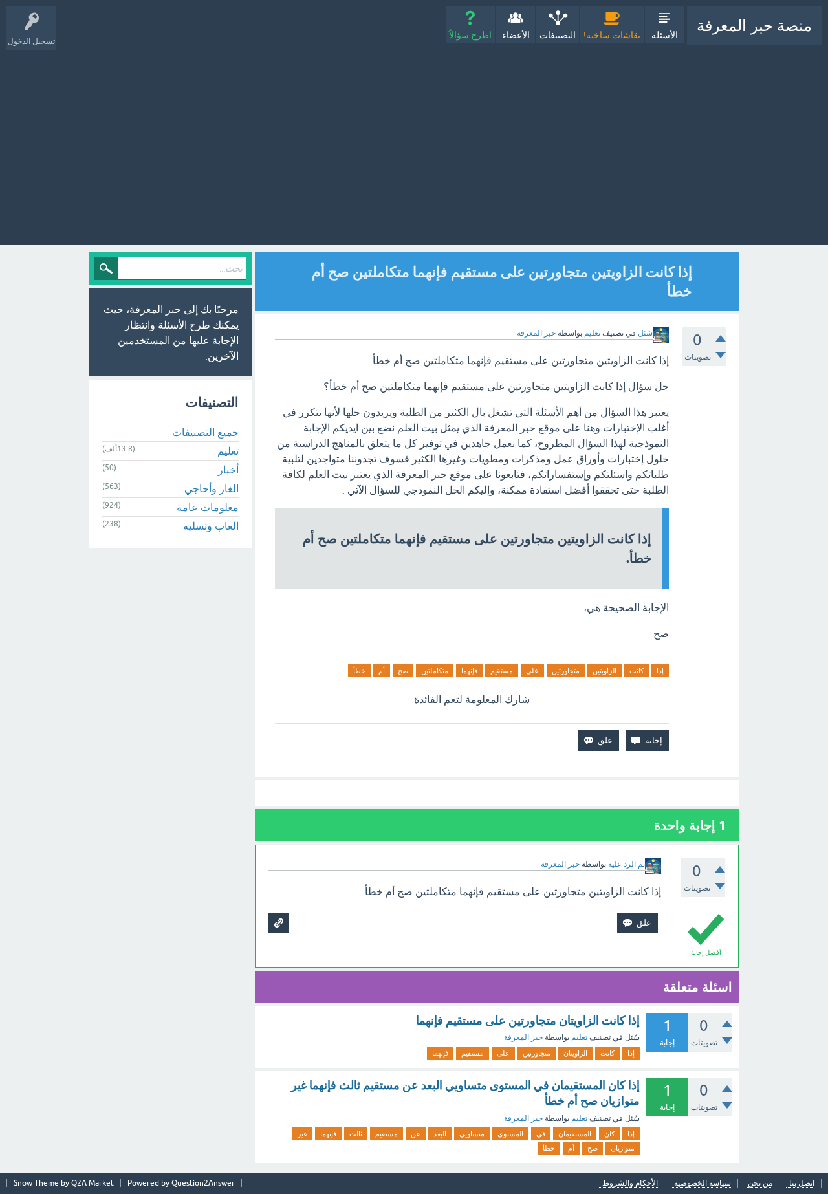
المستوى (510, 1134)
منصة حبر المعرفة (754, 25)
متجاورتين (566, 671)
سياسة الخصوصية (702, 1183)
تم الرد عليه (626, 864)
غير (302, 1134)
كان (609, 1134)
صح (403, 671)
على (532, 671)
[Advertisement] (414, 141)
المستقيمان (574, 1134)
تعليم (592, 333)
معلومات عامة (208, 507)
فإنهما (469, 671)
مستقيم (501, 671)
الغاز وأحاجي (211, 488)
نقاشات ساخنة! (611, 35)
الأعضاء (516, 35)
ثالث (355, 1134)
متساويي (472, 1134)
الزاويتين (604, 671)
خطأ (359, 671)
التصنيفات (557, 35)
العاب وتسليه (211, 526)
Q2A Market (92, 1183)
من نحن (760, 1183)
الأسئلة (664, 35)
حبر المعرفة (523, 1037)
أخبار (228, 469)
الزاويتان (575, 1053)
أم (381, 671)
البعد (439, 1134)
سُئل (645, 333)
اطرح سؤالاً (470, 35)
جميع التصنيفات (205, 432)
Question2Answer (203, 1183)
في (540, 1134)
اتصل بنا (801, 1183)
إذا (660, 671)
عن (415, 1134)
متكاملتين (434, 671)
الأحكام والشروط (630, 1183)
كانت (636, 671)
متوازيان (623, 1148)
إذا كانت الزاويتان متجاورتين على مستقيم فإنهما (528, 1020)
